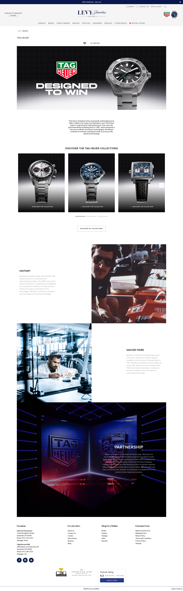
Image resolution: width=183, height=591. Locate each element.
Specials (104, 541)
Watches (86, 23)
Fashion (104, 533)
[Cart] (165, 6)
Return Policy (140, 536)
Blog (69, 543)
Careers (70, 536)
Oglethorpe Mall (23, 544)
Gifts (103, 538)
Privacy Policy (140, 541)
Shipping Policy (141, 533)
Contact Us (72, 533)
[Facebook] (19, 560)
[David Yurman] (13, 14)
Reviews (71, 541)
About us (71, 531)
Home (19, 31)
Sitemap (138, 543)
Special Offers (138, 23)
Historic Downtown (24, 531)
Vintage (76, 23)
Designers (97, 23)
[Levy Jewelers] (92, 13)
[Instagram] (25, 560)
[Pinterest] (31, 560)
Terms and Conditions (143, 538)
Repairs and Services (142, 531)
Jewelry (42, 23)
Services (108, 23)
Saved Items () (176, 589)
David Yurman (63, 23)
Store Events (121, 23)
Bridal (51, 23)
